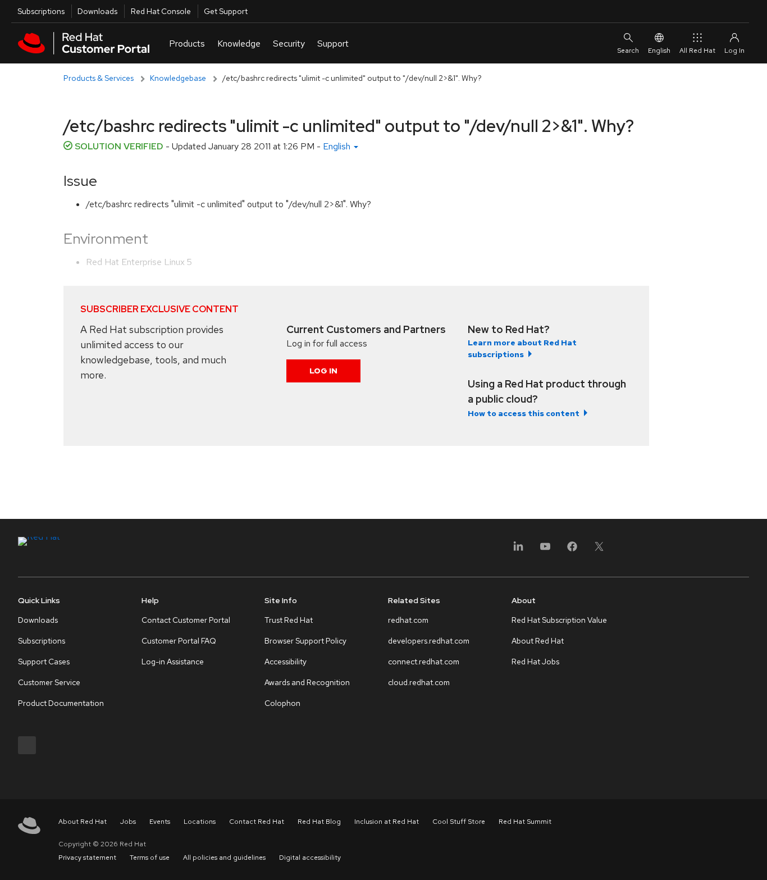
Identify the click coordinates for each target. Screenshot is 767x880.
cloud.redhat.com (419, 682)
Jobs (128, 821)
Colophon (282, 703)
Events (159, 821)
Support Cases (44, 661)
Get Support (226, 11)
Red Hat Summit (525, 821)
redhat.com (408, 620)
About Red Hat (538, 641)
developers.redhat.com (428, 641)
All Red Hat (697, 50)
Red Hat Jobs (535, 661)
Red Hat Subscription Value (559, 620)
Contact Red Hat (256, 821)
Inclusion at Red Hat (386, 821)
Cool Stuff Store (458, 821)
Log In (323, 371)
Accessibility (285, 661)
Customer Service (49, 682)
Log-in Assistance (172, 661)
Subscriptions (41, 11)
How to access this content (523, 413)
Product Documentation (61, 703)
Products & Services (98, 78)
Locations (200, 821)
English (659, 50)
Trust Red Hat (288, 620)
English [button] (338, 146)
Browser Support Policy (305, 641)
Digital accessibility (310, 857)
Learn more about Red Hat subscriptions (522, 348)
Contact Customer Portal (185, 620)
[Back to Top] (754, 859)
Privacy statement (87, 857)
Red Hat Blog (319, 821)
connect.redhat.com (423, 661)
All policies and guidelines (224, 857)
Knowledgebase (178, 78)
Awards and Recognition (307, 682)
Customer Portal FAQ (178, 641)
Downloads (97, 11)
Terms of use (150, 857)
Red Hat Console (161, 11)
